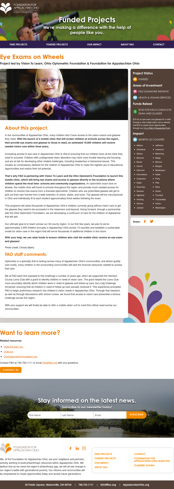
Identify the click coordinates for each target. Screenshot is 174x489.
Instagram (84, 448)
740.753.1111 (85, 484)
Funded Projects (57, 44)
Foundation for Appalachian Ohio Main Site (152, 459)
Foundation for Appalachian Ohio (19, 449)
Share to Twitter (151, 221)
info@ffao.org (50, 362)
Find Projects (18, 44)
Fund (157, 128)
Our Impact (94, 44)
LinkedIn (77, 448)
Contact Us (10, 370)
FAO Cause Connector (19, 8)
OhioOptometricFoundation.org (20, 356)
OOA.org (8, 351)
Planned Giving (144, 465)
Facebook (70, 448)
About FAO (127, 44)
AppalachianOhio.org (136, 484)
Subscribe (136, 414)
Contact (158, 44)
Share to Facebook (144, 221)
